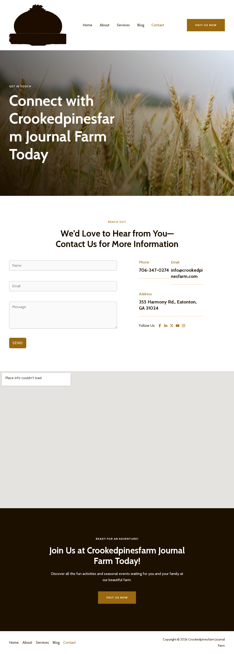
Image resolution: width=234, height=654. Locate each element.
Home (87, 25)
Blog (140, 25)
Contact (158, 25)
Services (123, 25)
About (104, 25)
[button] (206, 25)
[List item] (166, 325)
